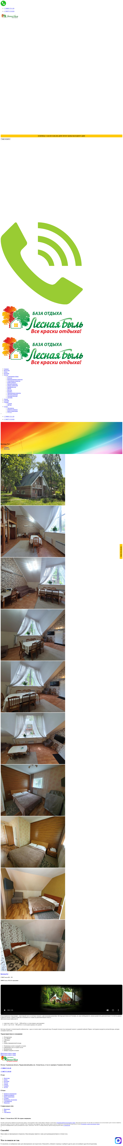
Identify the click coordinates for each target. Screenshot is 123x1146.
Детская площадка (12, 394)
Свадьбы (9, 397)
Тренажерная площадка (14, 393)
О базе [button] (6, 406)
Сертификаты (8, 1101)
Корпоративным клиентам (15, 379)
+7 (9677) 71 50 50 (9, 11)
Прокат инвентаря (12, 385)
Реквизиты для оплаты (10, 1099)
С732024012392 (66, 1125)
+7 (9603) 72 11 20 (9, 8)
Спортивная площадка (13, 381)
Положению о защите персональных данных (90, 1124)
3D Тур (9, 405)
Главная (6, 369)
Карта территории (12, 411)
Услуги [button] (6, 375)
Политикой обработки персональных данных (66, 1122)
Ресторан (6, 373)
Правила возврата (12, 409)
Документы (10, 408)
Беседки (9, 390)
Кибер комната (11, 382)
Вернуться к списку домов (8, 1053)
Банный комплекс (12, 384)
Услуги (6, 1082)
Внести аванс (121, 551)
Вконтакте (7, 1109)
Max (5, 1110)
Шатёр (9, 388)
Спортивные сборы (12, 376)
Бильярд (9, 391)
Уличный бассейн (12, 396)
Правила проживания (10, 1093)
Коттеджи (7, 370)
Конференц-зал (11, 387)
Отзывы (9, 412)
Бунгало (9, 378)
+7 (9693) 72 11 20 (9, 416)
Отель (5, 372)
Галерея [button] (6, 402)
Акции (6, 399)
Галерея (9, 403)
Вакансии (7, 1102)
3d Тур (6, 1087)
